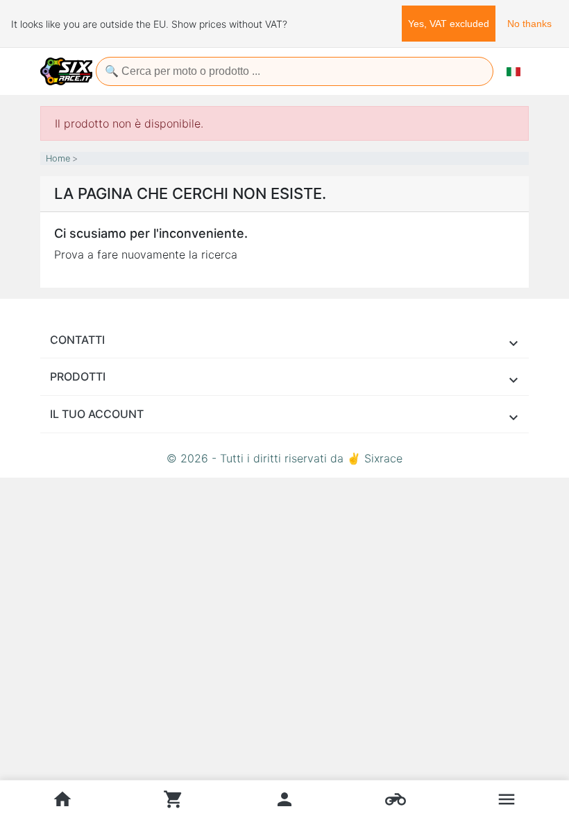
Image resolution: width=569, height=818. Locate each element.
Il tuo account (97, 414)
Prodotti (77, 376)
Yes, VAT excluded (448, 23)
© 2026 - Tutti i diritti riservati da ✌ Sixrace (284, 458)
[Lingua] (513, 71)
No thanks (529, 23)
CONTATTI (77, 340)
